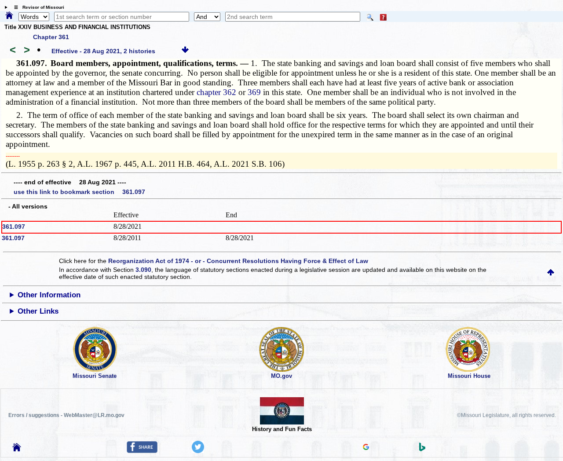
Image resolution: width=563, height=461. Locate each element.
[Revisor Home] (16, 449)
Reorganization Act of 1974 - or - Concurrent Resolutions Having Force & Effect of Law (238, 260)
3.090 (143, 269)
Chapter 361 (51, 36)
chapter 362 (216, 92)
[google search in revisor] (366, 447)
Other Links (38, 311)
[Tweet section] (198, 450)
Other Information (49, 295)
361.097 (13, 226)
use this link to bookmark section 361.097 (79, 191)
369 (254, 92)
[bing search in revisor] (422, 449)
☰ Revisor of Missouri (37, 7)
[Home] (9, 15)
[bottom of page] (185, 51)
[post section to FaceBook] (142, 450)
